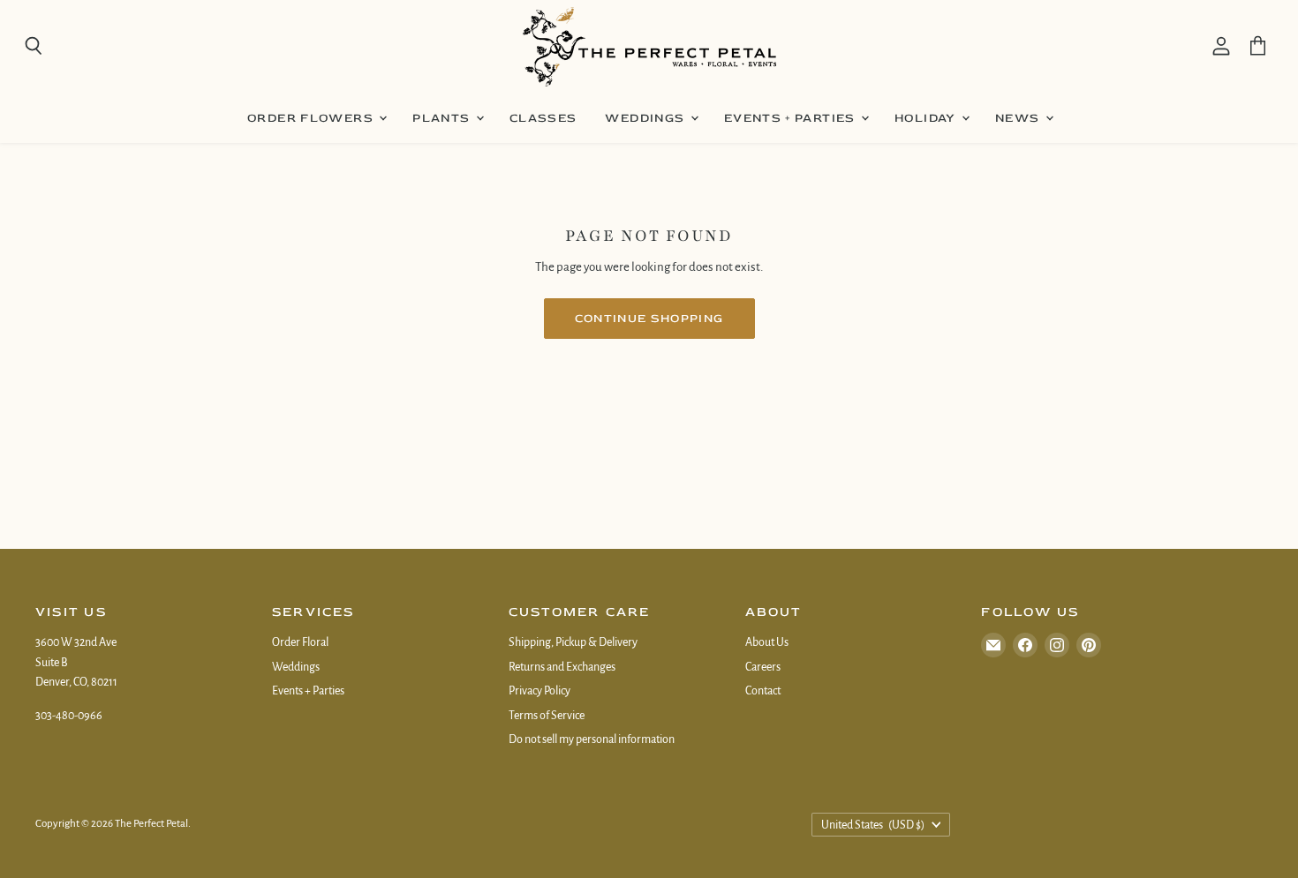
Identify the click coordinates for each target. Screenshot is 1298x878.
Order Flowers (312, 117)
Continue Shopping (649, 318)
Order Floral (300, 642)
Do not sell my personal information (592, 739)
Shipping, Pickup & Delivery (573, 642)
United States (872, 825)
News (1019, 117)
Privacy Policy (539, 691)
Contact (763, 691)
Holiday (927, 117)
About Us (767, 642)
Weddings (646, 117)
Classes (543, 117)
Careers (763, 667)
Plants (443, 117)
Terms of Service (547, 715)
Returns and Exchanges (562, 667)
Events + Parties (791, 117)
